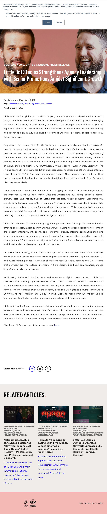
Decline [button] (59, 22)
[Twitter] (40, 369)
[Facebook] (32, 369)
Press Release (45, 104)
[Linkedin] (48, 369)
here (56, 325)
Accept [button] (47, 22)
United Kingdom (31, 104)
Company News (15, 104)
